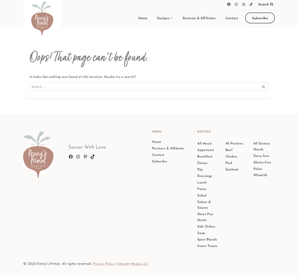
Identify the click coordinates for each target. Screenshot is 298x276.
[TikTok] (251, 4)
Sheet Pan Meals (205, 217)
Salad (201, 195)
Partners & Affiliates (199, 18)
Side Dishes (206, 226)
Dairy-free (261, 156)
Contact (231, 18)
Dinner (202, 163)
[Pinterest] (243, 4)
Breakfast (204, 156)
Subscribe (260, 18)
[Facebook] (229, 4)
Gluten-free (262, 162)
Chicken (231, 156)
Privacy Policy (103, 264)
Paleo (257, 169)
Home (142, 18)
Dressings (204, 176)
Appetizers (205, 150)
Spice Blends (207, 239)
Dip (200, 169)
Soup (201, 233)
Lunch (202, 182)
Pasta (201, 189)
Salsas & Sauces (204, 205)
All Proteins (234, 143)
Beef (229, 150)
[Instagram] (236, 4)
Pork (228, 163)
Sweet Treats (207, 246)
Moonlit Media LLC (133, 264)
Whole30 (260, 175)
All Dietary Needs (261, 146)
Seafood (231, 169)
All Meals (204, 143)
